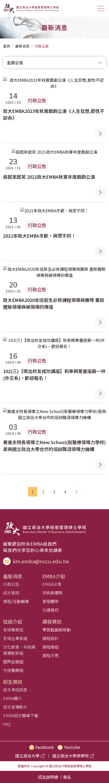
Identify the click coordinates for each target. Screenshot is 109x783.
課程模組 (50, 647)
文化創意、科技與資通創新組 (19, 650)
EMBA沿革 (51, 584)
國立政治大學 (27, 756)
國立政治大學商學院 (70, 756)
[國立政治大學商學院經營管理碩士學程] (31, 8)
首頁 (6, 46)
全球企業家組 (15, 638)
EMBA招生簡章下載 (20, 715)
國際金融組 (13, 661)
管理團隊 (50, 601)
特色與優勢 (52, 593)
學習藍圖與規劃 (56, 630)
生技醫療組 (13, 670)
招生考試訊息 (15, 690)
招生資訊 (11, 593)
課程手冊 (50, 655)
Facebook (44, 747)
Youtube (72, 747)
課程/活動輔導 (16, 601)
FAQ (6, 724)
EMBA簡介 (12, 698)
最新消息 (22, 46)
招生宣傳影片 (15, 707)
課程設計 (50, 638)
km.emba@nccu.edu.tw (40, 561)
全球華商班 (13, 630)
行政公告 (41, 46)
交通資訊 (50, 610)
